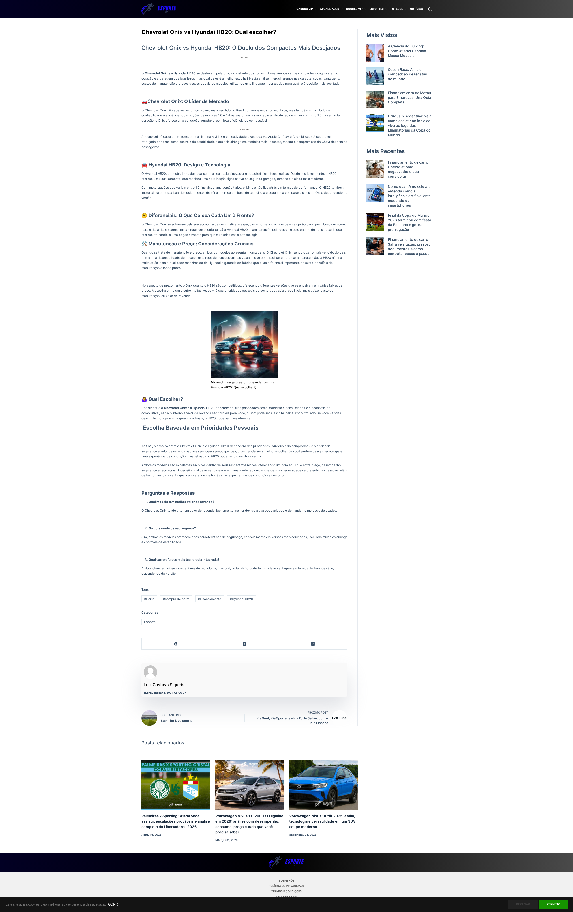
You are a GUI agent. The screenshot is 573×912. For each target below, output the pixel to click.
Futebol (397, 9)
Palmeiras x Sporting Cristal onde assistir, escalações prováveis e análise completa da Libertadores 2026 (175, 821)
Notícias (416, 9)
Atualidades (329, 9)
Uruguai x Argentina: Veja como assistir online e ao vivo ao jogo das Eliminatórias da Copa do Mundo (409, 125)
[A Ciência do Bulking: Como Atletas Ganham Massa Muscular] (375, 53)
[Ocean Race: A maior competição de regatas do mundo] (375, 76)
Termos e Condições (286, 891)
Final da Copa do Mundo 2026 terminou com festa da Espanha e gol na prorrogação (409, 222)
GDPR (113, 904)
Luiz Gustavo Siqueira (165, 684)
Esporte (150, 622)
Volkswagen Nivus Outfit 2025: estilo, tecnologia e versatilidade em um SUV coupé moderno (322, 821)
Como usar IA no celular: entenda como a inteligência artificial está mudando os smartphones (409, 195)
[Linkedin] (313, 644)
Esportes (377, 9)
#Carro (149, 599)
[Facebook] (176, 644)
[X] (244, 644)
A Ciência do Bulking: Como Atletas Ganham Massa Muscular (407, 51)
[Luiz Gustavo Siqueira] (150, 672)
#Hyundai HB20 (241, 599)
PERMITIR (553, 904)
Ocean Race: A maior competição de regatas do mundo (407, 74)
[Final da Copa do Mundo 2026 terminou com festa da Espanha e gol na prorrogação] (375, 222)
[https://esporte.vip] (158, 9)
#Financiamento (209, 599)
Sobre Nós (286, 880)
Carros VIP (304, 9)
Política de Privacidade (286, 886)
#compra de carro (176, 599)
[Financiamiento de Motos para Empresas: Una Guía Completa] (375, 99)
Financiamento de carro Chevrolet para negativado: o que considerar (408, 169)
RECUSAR (523, 904)
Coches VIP (354, 9)
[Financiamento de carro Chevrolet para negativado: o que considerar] (375, 169)
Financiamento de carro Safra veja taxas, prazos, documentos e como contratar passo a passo (409, 246)
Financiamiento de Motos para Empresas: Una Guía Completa (409, 97)
